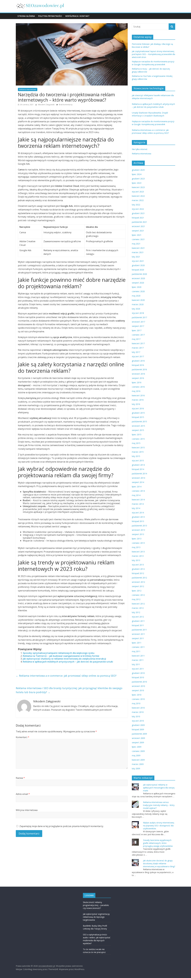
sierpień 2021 (138, 230)
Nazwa (20, 777)
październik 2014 (139, 473)
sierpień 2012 (138, 586)
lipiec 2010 (136, 694)
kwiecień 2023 (138, 187)
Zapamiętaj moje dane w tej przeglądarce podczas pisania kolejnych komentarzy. (61, 826)
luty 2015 (136, 456)
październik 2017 (139, 317)
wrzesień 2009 (138, 738)
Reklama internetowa (27, 89)
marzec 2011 (138, 660)
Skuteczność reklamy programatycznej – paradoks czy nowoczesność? (96, 905)
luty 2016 (136, 404)
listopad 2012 (138, 573)
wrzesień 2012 (138, 582)
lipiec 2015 (136, 434)
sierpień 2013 (138, 534)
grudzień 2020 (138, 265)
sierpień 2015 (138, 430)
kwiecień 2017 (138, 343)
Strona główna (26, 16)
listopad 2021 (138, 217)
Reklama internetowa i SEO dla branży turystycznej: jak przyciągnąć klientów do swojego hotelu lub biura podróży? (69, 690)
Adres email (23, 794)
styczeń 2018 (138, 313)
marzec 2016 (138, 399)
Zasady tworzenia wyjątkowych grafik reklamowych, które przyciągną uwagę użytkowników (158, 843)
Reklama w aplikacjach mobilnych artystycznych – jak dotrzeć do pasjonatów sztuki (68, 661)
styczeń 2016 (138, 408)
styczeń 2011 (138, 668)
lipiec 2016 (136, 382)
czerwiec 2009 (138, 751)
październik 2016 (139, 369)
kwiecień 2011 (138, 655)
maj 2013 (136, 547)
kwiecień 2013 (138, 551)
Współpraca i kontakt (77, 16)
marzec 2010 (138, 712)
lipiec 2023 (136, 183)
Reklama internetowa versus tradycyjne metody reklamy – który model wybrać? (159, 805)
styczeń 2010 (138, 720)
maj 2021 (136, 243)
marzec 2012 (138, 608)
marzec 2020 (138, 304)
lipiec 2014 (136, 486)
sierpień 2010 (138, 690)
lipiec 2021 (136, 235)
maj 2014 (136, 495)
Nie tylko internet (139, 149)
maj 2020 (136, 295)
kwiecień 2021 (138, 248)
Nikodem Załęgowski (46, 104)
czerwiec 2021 (138, 239)
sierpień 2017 (138, 326)
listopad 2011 (138, 625)
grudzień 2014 (138, 465)
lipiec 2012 (136, 590)
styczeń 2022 (138, 209)
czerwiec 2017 (138, 334)
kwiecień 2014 (138, 499)
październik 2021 (139, 222)
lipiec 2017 (136, 330)
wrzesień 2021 (138, 226)
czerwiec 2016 (138, 386)
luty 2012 (136, 612)
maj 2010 (136, 703)
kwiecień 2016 (138, 395)
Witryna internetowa (26, 810)
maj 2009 (136, 755)
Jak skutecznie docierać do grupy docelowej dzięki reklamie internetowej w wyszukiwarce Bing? (159, 863)
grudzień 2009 (138, 725)
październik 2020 (139, 274)
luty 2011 (136, 664)
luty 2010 (136, 716)
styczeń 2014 (138, 512)
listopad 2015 (138, 417)
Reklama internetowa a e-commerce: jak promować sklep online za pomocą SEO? (66, 675)
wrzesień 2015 (138, 425)
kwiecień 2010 (138, 707)
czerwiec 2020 (138, 291)
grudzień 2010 (138, 673)
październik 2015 (139, 421)
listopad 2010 (138, 677)
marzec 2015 (138, 452)
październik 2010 (139, 681)
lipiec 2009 (136, 746)
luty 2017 (136, 352)
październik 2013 (139, 525)
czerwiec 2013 (138, 543)
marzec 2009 (138, 764)
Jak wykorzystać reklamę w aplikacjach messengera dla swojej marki (159, 787)
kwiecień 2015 (138, 447)
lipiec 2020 (136, 287)
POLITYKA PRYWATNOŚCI (50, 16)
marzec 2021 (138, 252)
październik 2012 (139, 577)
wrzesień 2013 (138, 530)
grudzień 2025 (138, 170)
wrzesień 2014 (138, 478)
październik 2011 (139, 629)
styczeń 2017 (138, 356)
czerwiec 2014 (138, 491)
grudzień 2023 (138, 178)
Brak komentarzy (65, 104)
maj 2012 (136, 599)
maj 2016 (136, 391)
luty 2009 (136, 768)
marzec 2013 (138, 556)
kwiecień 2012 (138, 603)
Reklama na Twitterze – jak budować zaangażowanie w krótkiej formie (61, 655)
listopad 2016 (138, 365)
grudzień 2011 (138, 621)
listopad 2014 (138, 469)
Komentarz (22, 737)
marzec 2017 (138, 347)
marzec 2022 (138, 200)
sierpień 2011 (138, 638)
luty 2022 (136, 204)
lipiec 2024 (136, 174)
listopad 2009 (138, 729)
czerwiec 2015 (138, 439)
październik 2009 (139, 733)
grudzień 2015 (138, 412)
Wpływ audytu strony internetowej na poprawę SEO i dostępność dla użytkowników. (158, 825)
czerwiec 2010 (138, 699)
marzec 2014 (138, 504)
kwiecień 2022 (138, 196)
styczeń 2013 (138, 564)
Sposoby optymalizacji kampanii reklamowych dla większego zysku (58, 653)
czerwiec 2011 (138, 647)
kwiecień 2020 (138, 300)
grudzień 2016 (138, 360)
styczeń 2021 (138, 261)
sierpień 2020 (138, 282)
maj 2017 (136, 339)
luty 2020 (136, 308)
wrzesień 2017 (138, 321)
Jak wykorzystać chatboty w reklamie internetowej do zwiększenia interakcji (64, 658)
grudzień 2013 (138, 517)
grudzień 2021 (138, 213)
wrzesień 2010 (138, 686)
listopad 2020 (138, 269)
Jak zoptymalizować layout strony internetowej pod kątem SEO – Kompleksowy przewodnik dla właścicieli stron (153, 54)
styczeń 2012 (138, 616)
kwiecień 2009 (138, 759)
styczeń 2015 (138, 460)
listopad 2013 (138, 521)
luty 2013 (136, 560)
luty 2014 (136, 508)
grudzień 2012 (138, 569)
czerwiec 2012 (138, 595)
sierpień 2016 (138, 378)
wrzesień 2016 (138, 373)
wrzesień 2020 (138, 278)
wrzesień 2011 (138, 634)
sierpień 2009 (138, 742)
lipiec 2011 (136, 642)
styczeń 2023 (138, 191)
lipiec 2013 (136, 538)
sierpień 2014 (138, 482)
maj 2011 (136, 651)
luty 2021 (136, 256)
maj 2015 (136, 443)
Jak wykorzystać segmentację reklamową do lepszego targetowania (96, 917)
